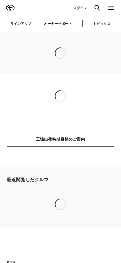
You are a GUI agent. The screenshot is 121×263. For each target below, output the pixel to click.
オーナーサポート (58, 23)
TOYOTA (10, 8)
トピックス (102, 23)
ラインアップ (21, 23)
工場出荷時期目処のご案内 (60, 139)
